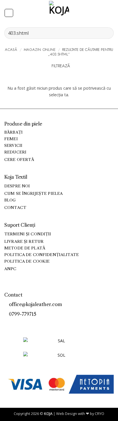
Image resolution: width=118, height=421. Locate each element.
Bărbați (13, 132)
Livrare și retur (24, 241)
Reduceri (15, 152)
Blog (10, 200)
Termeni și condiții (27, 234)
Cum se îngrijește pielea (33, 193)
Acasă (11, 49)
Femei (11, 139)
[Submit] (107, 33)
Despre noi (17, 186)
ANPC (10, 268)
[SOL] (59, 358)
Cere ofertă (19, 159)
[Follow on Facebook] (7, 324)
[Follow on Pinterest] (20, 324)
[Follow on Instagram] (14, 324)
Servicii (13, 145)
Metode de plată (24, 248)
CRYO (99, 413)
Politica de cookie (27, 261)
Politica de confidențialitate (41, 254)
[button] (9, 13)
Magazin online (40, 49)
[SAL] (59, 344)
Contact (15, 207)
